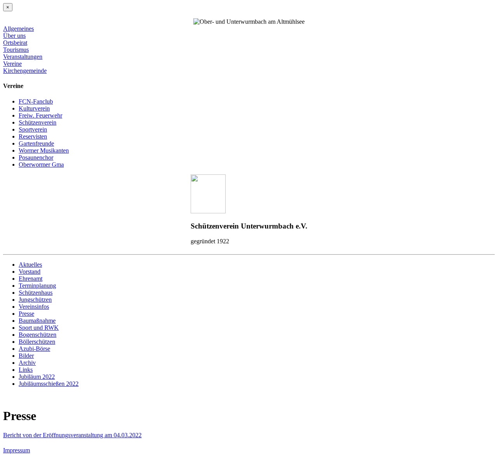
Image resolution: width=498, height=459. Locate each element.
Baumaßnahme (37, 320)
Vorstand (29, 271)
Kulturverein (34, 108)
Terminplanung (37, 285)
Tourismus (16, 49)
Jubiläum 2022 (37, 376)
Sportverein (33, 129)
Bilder (26, 355)
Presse (26, 313)
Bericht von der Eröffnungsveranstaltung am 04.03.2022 (72, 435)
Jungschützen (35, 299)
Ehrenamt (30, 278)
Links (26, 369)
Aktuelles (30, 264)
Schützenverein (37, 122)
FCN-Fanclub (36, 101)
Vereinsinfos (34, 306)
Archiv (27, 362)
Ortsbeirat (15, 42)
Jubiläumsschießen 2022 (49, 383)
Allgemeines (18, 28)
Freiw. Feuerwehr (40, 115)
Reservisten (33, 136)
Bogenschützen (37, 334)
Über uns (14, 35)
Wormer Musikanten (44, 150)
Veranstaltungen (22, 56)
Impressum (16, 450)
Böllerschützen (37, 341)
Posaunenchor (36, 157)
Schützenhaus (36, 292)
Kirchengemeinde (25, 70)
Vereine (12, 63)
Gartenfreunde (36, 143)
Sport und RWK (39, 327)
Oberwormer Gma (41, 164)
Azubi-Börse (34, 348)
